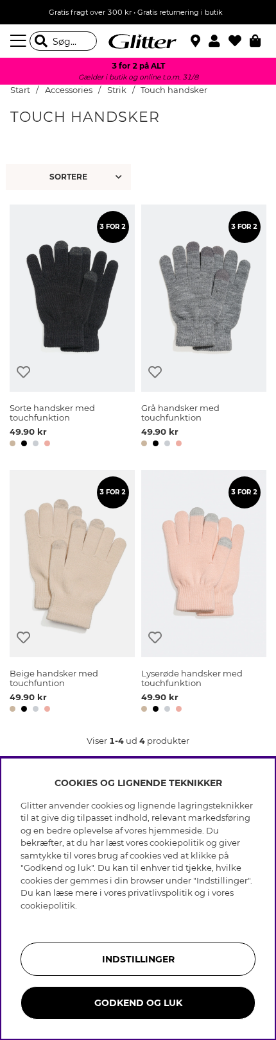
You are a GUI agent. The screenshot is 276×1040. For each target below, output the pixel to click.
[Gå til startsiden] (138, 41)
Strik (116, 90)
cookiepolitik (48, 905)
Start (20, 90)
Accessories (68, 90)
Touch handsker (174, 90)
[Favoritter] (239, 41)
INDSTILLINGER (138, 959)
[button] (219, 41)
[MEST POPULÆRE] (70, 177)
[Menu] (20, 41)
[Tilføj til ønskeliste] (23, 372)
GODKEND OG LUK (138, 1003)
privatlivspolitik (160, 892)
